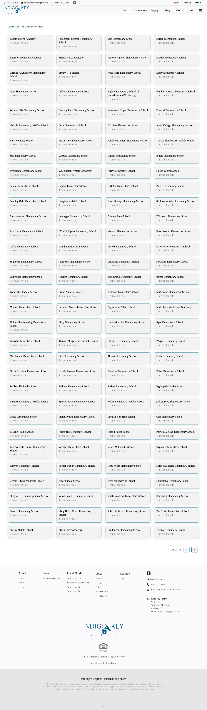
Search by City (74, 578)
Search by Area (74, 591)
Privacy (99, 578)
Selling (167, 10)
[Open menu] (200, 10)
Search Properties (51, 578)
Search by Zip (74, 587)
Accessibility (102, 591)
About (179, 10)
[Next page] (194, 550)
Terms (99, 583)
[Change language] (176, 3)
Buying (154, 10)
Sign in (198, 3)
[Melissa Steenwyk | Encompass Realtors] (103, 630)
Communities (139, 10)
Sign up (187, 3)
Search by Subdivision (78, 582)
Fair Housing (102, 596)
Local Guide (74, 573)
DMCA (99, 587)
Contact (191, 10)
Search (126, 10)
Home (21, 578)
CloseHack (111, 663)
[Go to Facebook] (75, 2)
